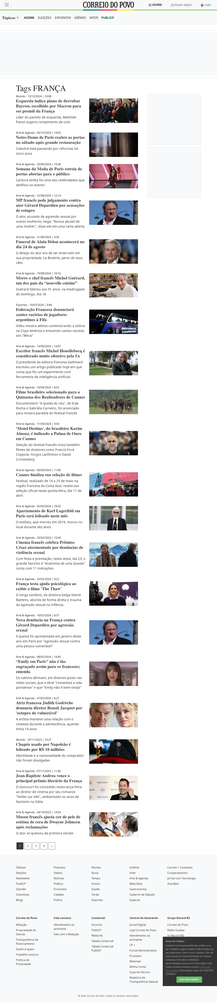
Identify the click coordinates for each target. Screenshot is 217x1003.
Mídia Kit (97, 935)
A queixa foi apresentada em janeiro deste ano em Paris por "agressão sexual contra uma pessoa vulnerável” (48, 641)
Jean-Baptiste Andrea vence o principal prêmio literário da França (49, 778)
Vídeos (58, 873)
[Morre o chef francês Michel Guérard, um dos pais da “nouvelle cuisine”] (113, 285)
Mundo (96, 867)
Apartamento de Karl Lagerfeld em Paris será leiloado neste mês (48, 513)
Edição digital (183, 5)
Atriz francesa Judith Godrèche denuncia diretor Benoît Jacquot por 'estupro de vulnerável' (49, 708)
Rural (95, 873)
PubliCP (21, 884)
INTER (94, 18)
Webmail (135, 961)
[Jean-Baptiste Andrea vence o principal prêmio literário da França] (113, 788)
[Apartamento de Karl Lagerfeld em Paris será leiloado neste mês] (113, 518)
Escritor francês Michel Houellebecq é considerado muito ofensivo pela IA (50, 353)
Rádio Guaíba (175, 930)
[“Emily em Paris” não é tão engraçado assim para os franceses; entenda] (113, 674)
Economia (60, 889)
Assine (157, 5)
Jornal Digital (138, 925)
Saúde (96, 889)
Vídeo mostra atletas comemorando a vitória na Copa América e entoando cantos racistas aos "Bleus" (50, 330)
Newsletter (23, 878)
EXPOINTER (63, 18)
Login (207, 5)
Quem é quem (25, 949)
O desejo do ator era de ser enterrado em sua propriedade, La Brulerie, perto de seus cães (49, 258)
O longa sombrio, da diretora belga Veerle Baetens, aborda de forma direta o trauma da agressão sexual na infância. (48, 600)
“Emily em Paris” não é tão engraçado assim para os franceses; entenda (48, 666)
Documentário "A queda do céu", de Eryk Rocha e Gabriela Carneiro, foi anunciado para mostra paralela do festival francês (47, 408)
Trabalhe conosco (27, 954)
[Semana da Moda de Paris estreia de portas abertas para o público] (113, 176)
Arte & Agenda (139, 878)
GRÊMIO (80, 18)
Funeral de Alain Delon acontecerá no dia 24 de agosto (50, 244)
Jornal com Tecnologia (181, 878)
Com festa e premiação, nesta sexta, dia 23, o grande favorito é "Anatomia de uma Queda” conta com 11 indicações (50, 563)
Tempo (96, 878)
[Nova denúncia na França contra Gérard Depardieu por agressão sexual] (113, 632)
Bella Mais (136, 884)
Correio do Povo (177, 925)
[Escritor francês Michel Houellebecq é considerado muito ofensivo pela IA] (113, 363)
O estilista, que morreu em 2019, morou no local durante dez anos (49, 524)
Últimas (21, 867)
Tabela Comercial (102, 941)
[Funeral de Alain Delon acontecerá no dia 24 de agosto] (113, 251)
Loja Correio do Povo (143, 930)
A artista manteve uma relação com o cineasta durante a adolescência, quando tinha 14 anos (47, 724)
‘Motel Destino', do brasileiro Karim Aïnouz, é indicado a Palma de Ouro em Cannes (49, 433)
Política (58, 884)
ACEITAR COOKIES (189, 979)
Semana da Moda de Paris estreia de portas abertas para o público (49, 171)
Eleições (21, 873)
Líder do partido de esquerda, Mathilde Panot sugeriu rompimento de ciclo (46, 119)
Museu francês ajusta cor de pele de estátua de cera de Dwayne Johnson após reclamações (48, 822)
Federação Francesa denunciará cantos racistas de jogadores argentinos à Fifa (45, 314)
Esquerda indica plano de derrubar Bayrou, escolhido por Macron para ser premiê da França (48, 106)
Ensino (96, 884)
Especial (135, 900)
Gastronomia (138, 889)
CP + (132, 945)
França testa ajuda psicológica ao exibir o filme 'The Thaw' (46, 586)
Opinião (21, 889)
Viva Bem (173, 884)
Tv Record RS (175, 935)
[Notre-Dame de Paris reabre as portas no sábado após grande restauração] (113, 145)
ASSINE (29, 18)
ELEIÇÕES (44, 18)
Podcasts (59, 867)
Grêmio (134, 867)
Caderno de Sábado (142, 894)
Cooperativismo (177, 873)
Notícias (59, 878)
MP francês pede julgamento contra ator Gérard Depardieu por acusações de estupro (50, 205)
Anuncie (97, 925)
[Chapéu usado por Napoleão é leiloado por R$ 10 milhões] (113, 751)
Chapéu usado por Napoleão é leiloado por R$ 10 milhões (43, 746)
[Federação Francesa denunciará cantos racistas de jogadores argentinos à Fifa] (113, 322)
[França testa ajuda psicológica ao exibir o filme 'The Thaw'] (113, 593)
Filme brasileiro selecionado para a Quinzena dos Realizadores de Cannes (50, 394)
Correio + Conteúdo (180, 867)
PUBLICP (107, 18)
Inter (133, 873)
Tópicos (8, 18)
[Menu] (7, 4)
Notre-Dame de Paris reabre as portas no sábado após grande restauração (50, 139)
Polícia (58, 900)
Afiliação (21, 925)
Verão (95, 894)
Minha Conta (138, 967)
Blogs (19, 900)
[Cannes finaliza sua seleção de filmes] (113, 484)
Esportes (97, 900)
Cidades (59, 894)
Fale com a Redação (66, 934)
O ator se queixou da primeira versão (44, 833)
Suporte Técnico (140, 972)
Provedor (136, 956)
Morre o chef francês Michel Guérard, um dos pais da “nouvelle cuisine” (50, 280)
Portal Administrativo (143, 950)
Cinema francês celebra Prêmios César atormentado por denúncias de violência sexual (49, 547)
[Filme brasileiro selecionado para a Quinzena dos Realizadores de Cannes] (113, 402)
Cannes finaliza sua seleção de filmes (49, 474)
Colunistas (22, 894)
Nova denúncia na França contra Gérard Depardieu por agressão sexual (45, 625)
